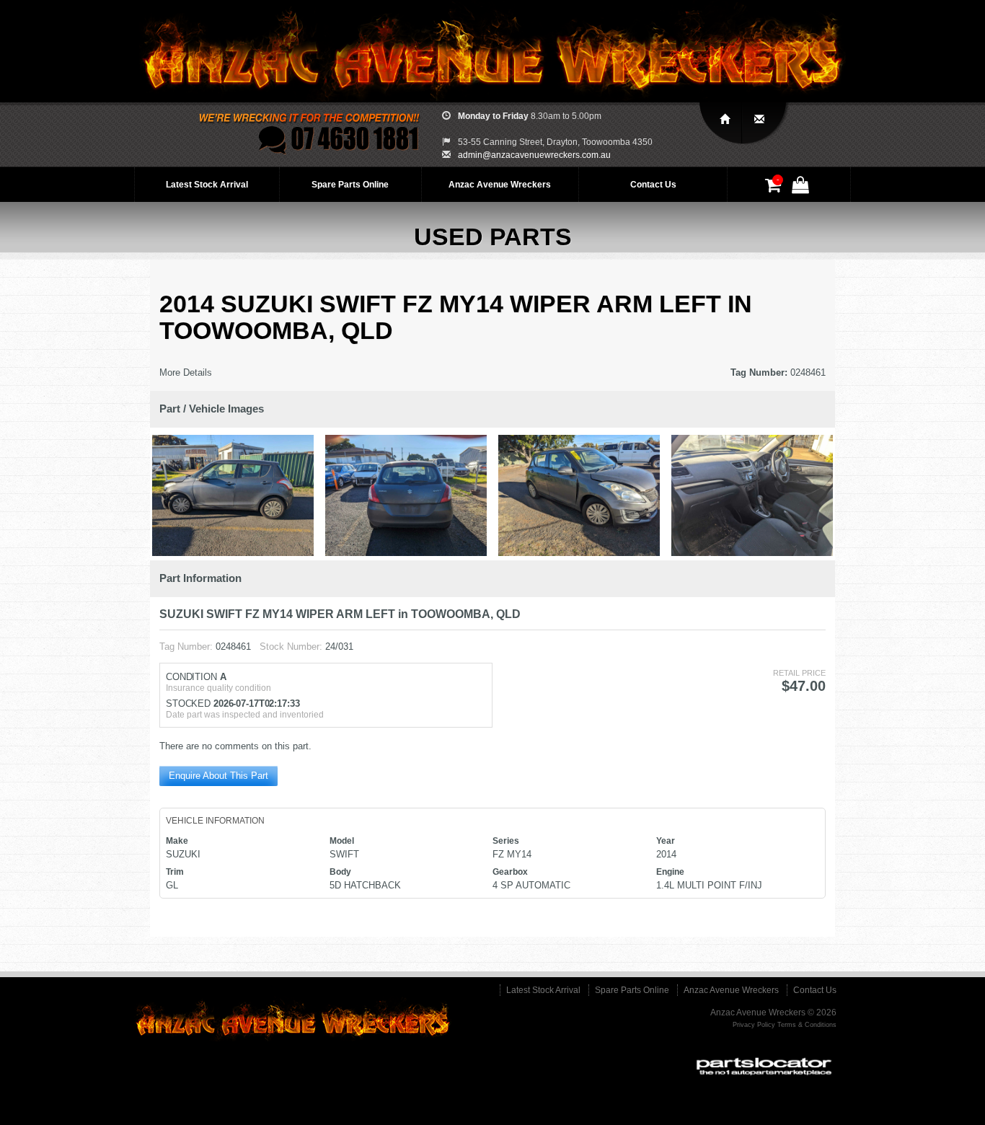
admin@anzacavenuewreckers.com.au (534, 155)
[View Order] (802, 188)
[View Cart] (775, 188)
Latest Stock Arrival (207, 185)
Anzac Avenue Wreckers (500, 185)
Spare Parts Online (350, 185)
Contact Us (653, 185)
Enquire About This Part (218, 775)
